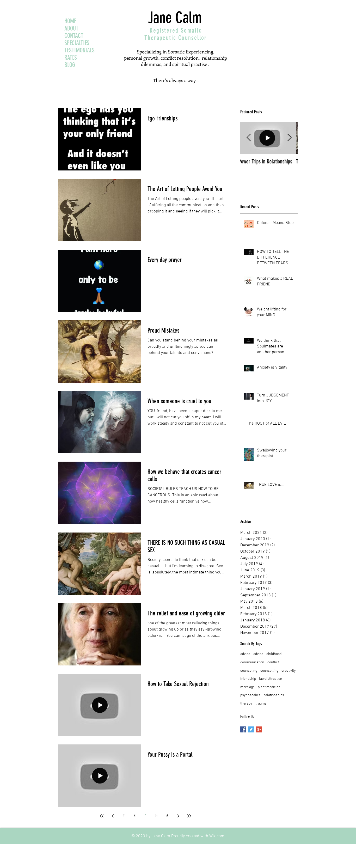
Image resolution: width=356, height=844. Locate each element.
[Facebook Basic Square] (243, 729)
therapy (246, 703)
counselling (269, 671)
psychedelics (250, 695)
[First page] (101, 816)
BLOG (69, 65)
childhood (273, 654)
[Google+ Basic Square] (259, 729)
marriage (247, 687)
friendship (248, 679)
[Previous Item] (248, 138)
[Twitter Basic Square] (251, 729)
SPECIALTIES (76, 43)
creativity (288, 671)
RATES (70, 57)
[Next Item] (289, 138)
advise (258, 654)
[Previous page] (112, 816)
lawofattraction (270, 679)
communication (252, 662)
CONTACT (73, 35)
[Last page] (189, 816)
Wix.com (216, 836)
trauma (261, 703)
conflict (273, 662)
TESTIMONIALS (79, 50)
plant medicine (269, 687)
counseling (248, 671)
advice (245, 654)
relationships (274, 695)
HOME (70, 21)
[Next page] (178, 816)
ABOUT (71, 28)
